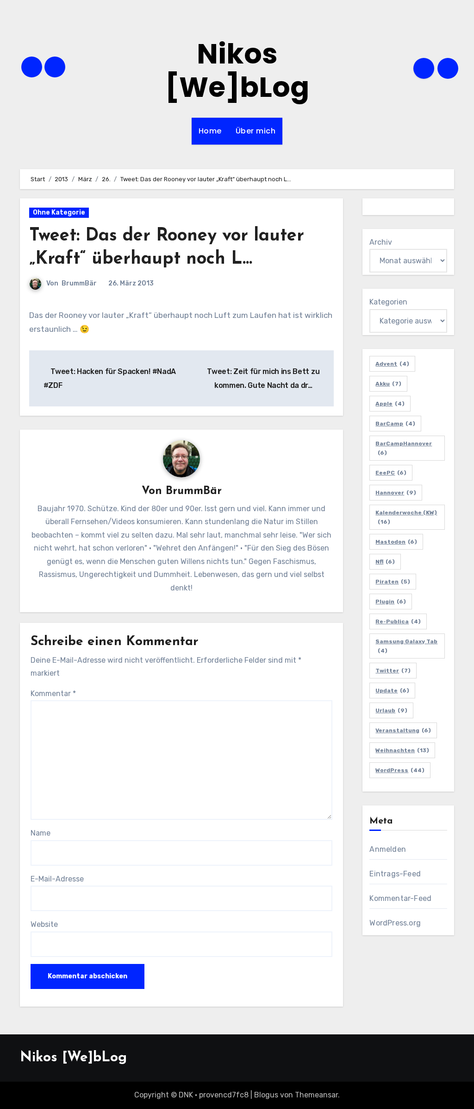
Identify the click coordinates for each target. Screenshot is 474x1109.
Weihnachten (402, 750)
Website (44, 924)
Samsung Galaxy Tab (406, 646)
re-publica (398, 621)
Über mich (256, 131)
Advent (392, 364)
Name (40, 833)
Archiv (380, 242)
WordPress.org (395, 923)
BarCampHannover (403, 448)
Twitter (393, 670)
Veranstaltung (403, 730)
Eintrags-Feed (395, 873)
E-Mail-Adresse (57, 879)
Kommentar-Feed (400, 898)
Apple (390, 403)
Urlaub (391, 710)
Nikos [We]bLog (237, 70)
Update (392, 690)
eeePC (390, 472)
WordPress (399, 770)
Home (210, 131)
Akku (388, 383)
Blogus (266, 1094)
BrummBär (79, 283)
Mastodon (396, 542)
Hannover (395, 492)
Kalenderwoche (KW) (406, 517)
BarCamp (395, 423)
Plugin (390, 601)
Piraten (392, 581)
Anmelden (387, 849)
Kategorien (388, 302)
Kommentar (53, 693)
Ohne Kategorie (59, 212)
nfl (385, 561)
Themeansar (316, 1094)
